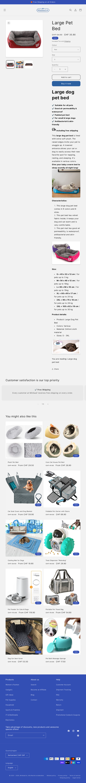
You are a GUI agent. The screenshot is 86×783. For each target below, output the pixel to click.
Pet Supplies (11, 700)
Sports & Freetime (13, 710)
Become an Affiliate (38, 690)
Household (10, 705)
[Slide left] (38, 404)
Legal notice (76, 778)
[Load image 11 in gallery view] (29, 64)
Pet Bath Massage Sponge (56, 658)
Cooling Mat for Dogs (16, 560)
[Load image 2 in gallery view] (19, 64)
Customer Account (63, 685)
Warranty (59, 700)
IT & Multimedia (12, 715)
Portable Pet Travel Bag (54, 609)
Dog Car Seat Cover (15, 658)
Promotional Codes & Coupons (68, 715)
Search (33, 685)
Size (53, 55)
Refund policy (51, 775)
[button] (4, 10)
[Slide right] (47, 404)
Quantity (55, 65)
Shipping (67, 41)
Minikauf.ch (23, 775)
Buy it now (66, 84)
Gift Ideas (9, 695)
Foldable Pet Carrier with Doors (58, 511)
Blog (32, 695)
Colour (54, 45)
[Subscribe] (43, 735)
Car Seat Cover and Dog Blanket (20, 511)
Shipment (60, 710)
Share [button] (56, 369)
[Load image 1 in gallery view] (10, 64)
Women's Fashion (12, 685)
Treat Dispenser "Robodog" (56, 560)
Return (58, 705)
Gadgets (9, 690)
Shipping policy (65, 778)
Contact (34, 700)
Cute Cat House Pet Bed (55, 462)
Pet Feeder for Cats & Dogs (18, 609)
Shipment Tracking (63, 690)
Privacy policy (62, 775)
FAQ (57, 695)
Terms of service (75, 775)
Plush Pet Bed (13, 462)
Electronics (10, 720)
